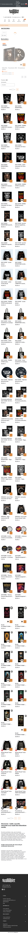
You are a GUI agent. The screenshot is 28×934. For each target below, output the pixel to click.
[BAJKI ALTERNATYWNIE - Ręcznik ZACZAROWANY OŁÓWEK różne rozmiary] (21, 637)
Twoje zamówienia (6, 917)
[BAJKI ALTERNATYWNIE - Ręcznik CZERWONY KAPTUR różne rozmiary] (21, 676)
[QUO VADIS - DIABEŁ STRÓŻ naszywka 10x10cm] (21, 177)
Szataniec (4, 25)
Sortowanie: (3, 82)
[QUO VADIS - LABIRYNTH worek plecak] (21, 275)
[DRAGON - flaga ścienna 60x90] (7, 509)
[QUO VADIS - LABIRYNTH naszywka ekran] (7, 118)
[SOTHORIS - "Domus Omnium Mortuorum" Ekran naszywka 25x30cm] (7, 588)
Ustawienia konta (6, 918)
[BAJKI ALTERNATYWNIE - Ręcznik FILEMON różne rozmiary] (7, 676)
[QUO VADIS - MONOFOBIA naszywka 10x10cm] (7, 157)
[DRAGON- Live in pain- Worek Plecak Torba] (21, 509)
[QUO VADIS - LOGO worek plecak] (7, 275)
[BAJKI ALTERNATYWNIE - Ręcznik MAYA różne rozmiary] (7, 637)
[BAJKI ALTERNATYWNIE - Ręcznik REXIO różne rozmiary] (7, 715)
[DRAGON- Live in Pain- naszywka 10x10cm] (7, 490)
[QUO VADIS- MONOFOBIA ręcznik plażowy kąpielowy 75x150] (7, 216)
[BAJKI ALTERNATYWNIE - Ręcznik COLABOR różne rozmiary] (21, 657)
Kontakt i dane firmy (7, 898)
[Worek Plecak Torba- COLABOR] (7, 784)
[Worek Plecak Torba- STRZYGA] (7, 765)
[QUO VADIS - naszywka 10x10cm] (21, 138)
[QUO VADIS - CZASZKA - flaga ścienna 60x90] (21, 470)
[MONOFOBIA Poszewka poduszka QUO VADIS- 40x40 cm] (21, 392)
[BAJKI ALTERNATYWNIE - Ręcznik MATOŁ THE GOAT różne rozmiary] (21, 696)
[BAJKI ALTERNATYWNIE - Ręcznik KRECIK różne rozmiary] (7, 696)
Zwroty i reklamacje (7, 911)
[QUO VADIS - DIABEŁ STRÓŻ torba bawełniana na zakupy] (7, 353)
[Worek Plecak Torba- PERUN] (21, 765)
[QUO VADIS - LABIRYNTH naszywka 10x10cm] (7, 177)
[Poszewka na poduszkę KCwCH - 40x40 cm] (7, 804)
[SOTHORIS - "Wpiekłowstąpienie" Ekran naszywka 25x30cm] (21, 588)
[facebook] (22, 17)
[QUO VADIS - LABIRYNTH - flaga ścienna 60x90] (21, 451)
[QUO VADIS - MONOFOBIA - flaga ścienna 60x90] (7, 451)
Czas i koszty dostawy (7, 910)
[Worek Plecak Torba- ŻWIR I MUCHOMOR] (21, 784)
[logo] (14, 880)
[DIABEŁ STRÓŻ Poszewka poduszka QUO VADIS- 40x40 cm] (21, 412)
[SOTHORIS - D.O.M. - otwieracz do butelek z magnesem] (7, 529)
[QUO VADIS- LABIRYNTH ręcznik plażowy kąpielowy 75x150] (7, 236)
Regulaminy (5, 924)
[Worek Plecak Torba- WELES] (21, 745)
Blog (4, 903)
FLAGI (4, 32)
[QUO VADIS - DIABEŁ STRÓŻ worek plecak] (7, 294)
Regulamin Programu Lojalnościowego (10, 925)
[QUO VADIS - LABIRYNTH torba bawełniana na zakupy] (21, 333)
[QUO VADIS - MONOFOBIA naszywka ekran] (21, 99)
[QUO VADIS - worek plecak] (7, 255)
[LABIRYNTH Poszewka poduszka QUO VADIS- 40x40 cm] (7, 412)
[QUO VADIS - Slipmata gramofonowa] (7, 372)
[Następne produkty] (15, 818)
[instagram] (23, 17)
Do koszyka (24, 64)
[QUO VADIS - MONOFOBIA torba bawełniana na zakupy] (21, 314)
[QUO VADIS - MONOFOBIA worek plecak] (21, 255)
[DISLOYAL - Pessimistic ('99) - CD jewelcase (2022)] (14, 55)
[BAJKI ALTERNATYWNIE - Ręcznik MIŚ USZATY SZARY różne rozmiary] (21, 612)
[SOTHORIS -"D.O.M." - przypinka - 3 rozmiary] (7, 548)
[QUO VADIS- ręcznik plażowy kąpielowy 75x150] (21, 216)
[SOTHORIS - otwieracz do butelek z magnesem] (21, 529)
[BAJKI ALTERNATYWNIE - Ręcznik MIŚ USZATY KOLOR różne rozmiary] (7, 612)
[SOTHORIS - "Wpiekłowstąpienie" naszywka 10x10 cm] (21, 568)
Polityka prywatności (7, 927)
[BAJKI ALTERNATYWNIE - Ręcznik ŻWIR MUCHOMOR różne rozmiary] (7, 657)
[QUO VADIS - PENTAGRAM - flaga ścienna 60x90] (21, 431)
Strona (10, 89)
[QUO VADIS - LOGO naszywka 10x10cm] (21, 157)
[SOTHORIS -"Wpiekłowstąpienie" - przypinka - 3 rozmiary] (21, 548)
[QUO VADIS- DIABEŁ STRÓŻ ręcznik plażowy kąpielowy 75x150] (21, 197)
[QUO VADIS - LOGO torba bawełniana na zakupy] (7, 333)
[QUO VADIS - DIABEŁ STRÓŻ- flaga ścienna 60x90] (7, 470)
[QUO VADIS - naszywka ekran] (7, 99)
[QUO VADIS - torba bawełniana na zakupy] (7, 314)
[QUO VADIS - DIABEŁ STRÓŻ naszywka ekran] (21, 118)
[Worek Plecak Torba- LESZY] (7, 745)
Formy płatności (6, 908)
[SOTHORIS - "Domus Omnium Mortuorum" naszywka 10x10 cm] (7, 568)
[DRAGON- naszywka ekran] (21, 490)
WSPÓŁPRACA (6, 901)
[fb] (2, 889)
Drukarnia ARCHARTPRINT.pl (8, 900)
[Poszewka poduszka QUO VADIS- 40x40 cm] (7, 392)
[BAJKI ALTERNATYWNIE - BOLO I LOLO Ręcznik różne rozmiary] (21, 720)
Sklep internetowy (12, 932)
